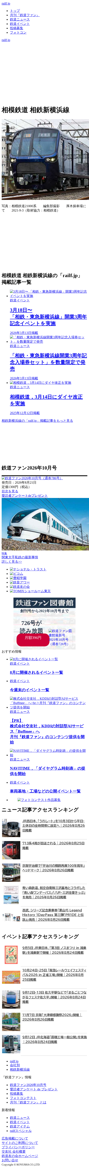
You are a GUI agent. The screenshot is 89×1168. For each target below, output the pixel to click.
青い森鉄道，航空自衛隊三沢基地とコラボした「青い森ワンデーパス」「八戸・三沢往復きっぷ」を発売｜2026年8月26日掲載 (53, 892)
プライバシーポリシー (18, 1147)
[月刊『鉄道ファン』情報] (44, 44)
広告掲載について (15, 1138)
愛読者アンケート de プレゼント (34, 1089)
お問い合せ (10, 1160)
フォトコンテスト (23, 1098)
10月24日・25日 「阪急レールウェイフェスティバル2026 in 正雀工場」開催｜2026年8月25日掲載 (54, 975)
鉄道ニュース (20, 19)
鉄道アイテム (20, 1126)
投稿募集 (16, 28)
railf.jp (6, 3)
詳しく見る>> (12, 561)
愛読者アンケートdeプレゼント (25, 495)
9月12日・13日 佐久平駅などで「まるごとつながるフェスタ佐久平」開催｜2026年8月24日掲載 (54, 997)
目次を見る (10, 491)
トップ (15, 10)
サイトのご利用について (20, 1143)
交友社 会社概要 (14, 1151)
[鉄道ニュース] (44, 48)
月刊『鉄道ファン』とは (28, 1102)
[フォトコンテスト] (44, 61)
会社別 (15, 1065)
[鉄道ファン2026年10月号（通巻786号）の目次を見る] (32, 478)
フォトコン (18, 32)
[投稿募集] (44, 57)
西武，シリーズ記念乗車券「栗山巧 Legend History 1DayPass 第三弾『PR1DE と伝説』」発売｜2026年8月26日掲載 (53, 915)
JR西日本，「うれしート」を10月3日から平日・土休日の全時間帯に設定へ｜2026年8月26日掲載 (53, 825)
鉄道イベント (20, 24)
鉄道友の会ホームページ (20, 1156)
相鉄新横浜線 (20, 1069)
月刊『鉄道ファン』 (25, 15)
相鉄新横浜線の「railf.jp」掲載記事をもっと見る (37, 420)
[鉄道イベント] (44, 53)
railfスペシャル (21, 1131)
